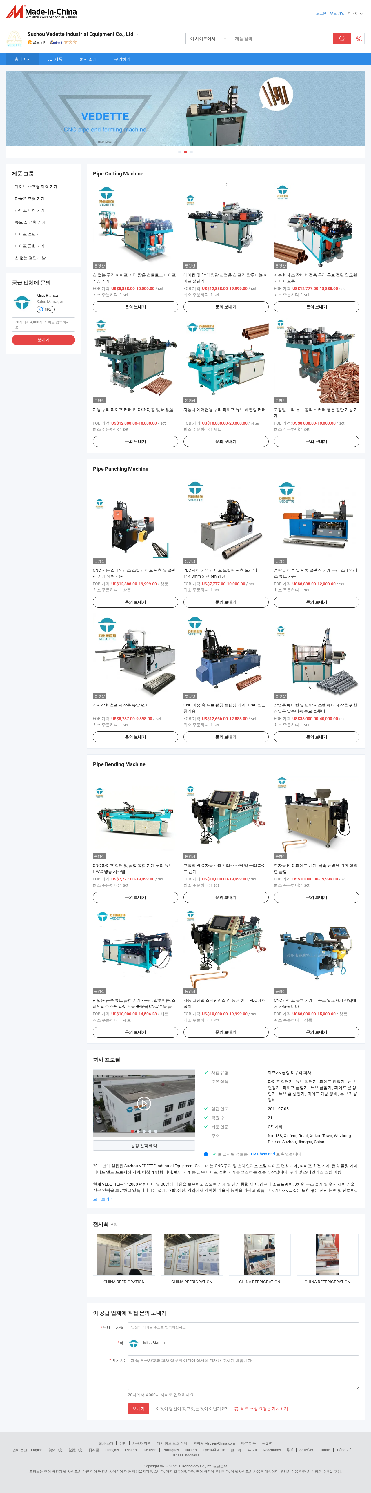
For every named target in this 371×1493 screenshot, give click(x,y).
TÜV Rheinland (262, 1154)
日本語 (94, 1449)
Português (171, 1449)
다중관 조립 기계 (30, 198)
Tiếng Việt (345, 1449)
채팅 (48, 309)
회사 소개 (88, 59)
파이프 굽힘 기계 (30, 246)
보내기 (138, 1408)
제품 (58, 59)
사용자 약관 (141, 1443)
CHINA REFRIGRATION (124, 1281)
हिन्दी (290, 1449)
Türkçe (325, 1449)
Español (131, 1449)
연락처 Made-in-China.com (214, 1443)
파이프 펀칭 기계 (30, 210)
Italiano (191, 1449)
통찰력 (267, 1443)
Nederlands (272, 1449)
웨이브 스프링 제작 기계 (36, 186)
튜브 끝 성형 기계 (30, 222)
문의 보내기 (135, 307)
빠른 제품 (248, 1443)
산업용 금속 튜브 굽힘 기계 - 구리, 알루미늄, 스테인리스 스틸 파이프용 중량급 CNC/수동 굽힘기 (134, 1006)
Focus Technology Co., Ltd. (191, 1466)
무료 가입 (337, 13)
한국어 (236, 1449)
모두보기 (101, 1199)
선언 (122, 1443)
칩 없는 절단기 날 (30, 257)
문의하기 (122, 59)
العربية (252, 1449)
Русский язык (214, 1449)
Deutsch (150, 1449)
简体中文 (56, 1449)
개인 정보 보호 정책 (172, 1443)
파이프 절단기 (27, 234)
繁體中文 (76, 1449)
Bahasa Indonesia (186, 1455)
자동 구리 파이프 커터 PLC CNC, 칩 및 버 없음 (133, 409)
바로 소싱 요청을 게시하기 (261, 1408)
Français (112, 1449)
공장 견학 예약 (144, 1145)
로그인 (321, 13)
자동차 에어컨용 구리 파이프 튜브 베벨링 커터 (224, 409)
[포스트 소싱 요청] (359, 38)
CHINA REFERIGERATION (327, 1281)
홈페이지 (22, 59)
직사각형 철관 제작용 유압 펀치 (121, 705)
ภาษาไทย (306, 1449)
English (37, 1449)
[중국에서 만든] (43, 11)
